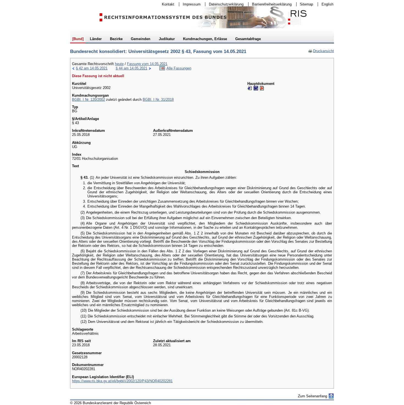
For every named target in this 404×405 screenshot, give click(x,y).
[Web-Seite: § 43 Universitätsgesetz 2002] (249, 88)
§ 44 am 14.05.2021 (131, 68)
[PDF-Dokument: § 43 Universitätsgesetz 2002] (261, 88)
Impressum (190, 4)
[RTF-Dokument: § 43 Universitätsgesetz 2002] (255, 88)
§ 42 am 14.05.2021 (91, 68)
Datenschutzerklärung (224, 4)
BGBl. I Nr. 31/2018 (158, 99)
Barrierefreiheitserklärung (270, 4)
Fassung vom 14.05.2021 (147, 64)
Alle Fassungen (179, 68)
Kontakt (166, 4)
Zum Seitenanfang (312, 396)
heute (119, 64)
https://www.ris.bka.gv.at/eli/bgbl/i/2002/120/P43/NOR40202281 (122, 381)
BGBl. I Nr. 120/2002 (88, 99)
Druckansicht (321, 51)
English (327, 4)
